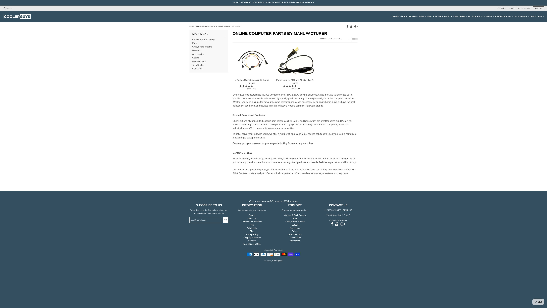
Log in (512, 8)
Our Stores (536, 16)
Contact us (502, 8)
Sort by (323, 39)
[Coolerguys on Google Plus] (356, 26)
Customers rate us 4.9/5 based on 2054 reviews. (273, 201)
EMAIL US (347, 210)
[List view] (356, 39)
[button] (246, 86)
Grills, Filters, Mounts (439, 16)
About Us (252, 218)
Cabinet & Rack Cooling (404, 16)
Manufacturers (503, 16)
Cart (539, 8)
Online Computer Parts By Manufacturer (213, 26)
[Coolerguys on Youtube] (351, 26)
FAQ (252, 225)
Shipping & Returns (252, 237)
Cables (488, 16)
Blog (252, 231)
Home (191, 26)
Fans (421, 16)
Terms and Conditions (252, 221)
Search (252, 215)
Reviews (252, 241)
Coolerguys (277, 261)
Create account (524, 8)
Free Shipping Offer (252, 244)
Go (225, 220)
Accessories (475, 16)
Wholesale (252, 228)
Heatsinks (460, 16)
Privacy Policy (252, 234)
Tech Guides (520, 16)
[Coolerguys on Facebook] (347, 26)
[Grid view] (353, 39)
